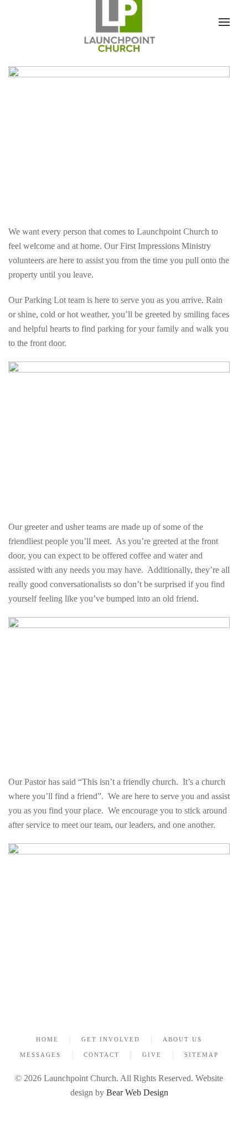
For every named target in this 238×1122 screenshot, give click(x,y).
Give (152, 1054)
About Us (182, 1039)
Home (47, 1039)
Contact (102, 1054)
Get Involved (110, 1039)
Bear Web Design (137, 1092)
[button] (224, 22)
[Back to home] (119, 22)
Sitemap (201, 1054)
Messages (40, 1054)
